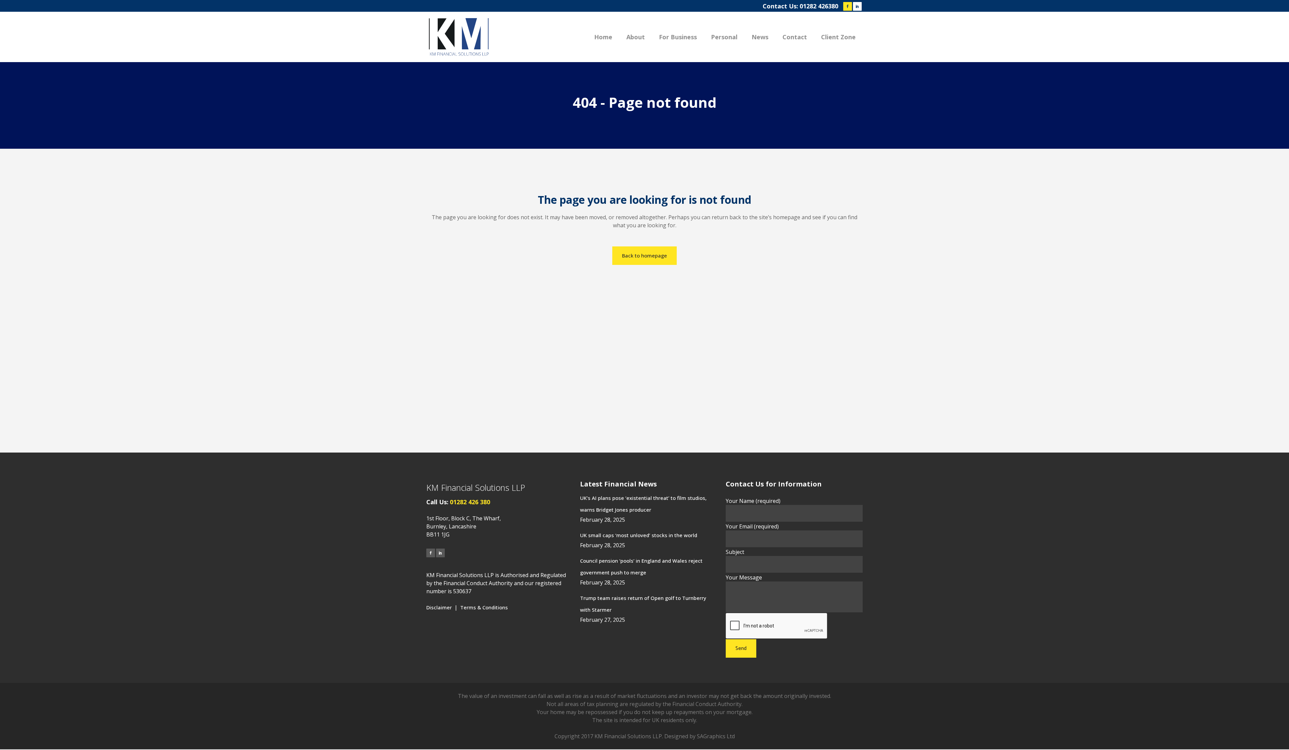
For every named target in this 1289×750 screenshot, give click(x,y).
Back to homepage (644, 255)
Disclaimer (439, 607)
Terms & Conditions (484, 607)
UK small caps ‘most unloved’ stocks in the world (638, 535)
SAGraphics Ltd (716, 736)
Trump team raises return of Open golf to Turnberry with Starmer (643, 604)
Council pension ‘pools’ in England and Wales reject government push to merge (641, 566)
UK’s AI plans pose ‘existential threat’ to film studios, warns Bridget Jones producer (643, 504)
